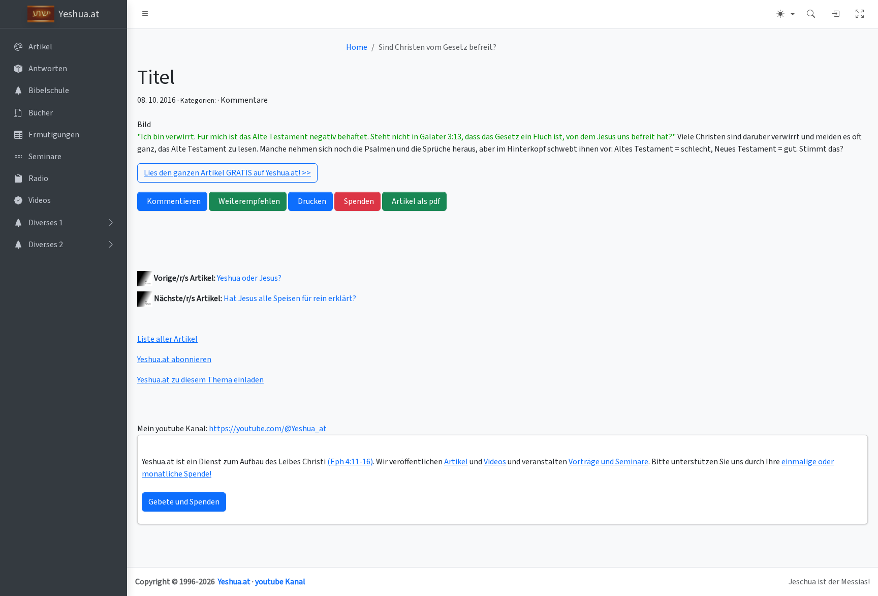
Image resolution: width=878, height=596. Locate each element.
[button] (145, 14)
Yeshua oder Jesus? (249, 278)
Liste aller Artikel (167, 339)
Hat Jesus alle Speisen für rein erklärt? (290, 298)
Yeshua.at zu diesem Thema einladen (200, 379)
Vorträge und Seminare (608, 461)
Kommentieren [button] (174, 201)
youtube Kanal (280, 581)
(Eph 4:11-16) (350, 461)
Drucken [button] (312, 201)
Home (356, 47)
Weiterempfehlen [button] (249, 201)
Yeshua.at (234, 581)
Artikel (456, 461)
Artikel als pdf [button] (416, 201)
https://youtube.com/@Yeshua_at (268, 428)
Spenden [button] (359, 201)
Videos (495, 461)
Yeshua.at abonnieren (174, 359)
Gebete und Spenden (184, 502)
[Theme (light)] (785, 14)
